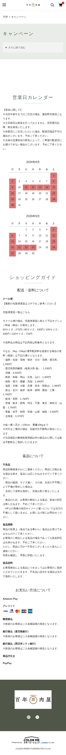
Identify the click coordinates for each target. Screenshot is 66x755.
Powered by (17, 742)
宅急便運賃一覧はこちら (16, 312)
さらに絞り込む (17, 47)
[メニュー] (4, 5)
